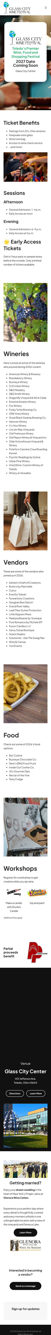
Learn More (36, 1093)
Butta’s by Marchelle (20, 586)
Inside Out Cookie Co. (21, 767)
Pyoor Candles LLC (20, 626)
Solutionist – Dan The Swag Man (27, 637)
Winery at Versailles (20, 473)
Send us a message (25, 1286)
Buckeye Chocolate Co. (23, 759)
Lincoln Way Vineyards (22, 429)
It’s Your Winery (17, 425)
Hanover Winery (18, 421)
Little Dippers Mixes (20, 614)
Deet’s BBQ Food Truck (22, 763)
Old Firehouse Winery (21, 433)
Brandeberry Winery (20, 378)
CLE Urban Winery (19, 386)
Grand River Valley (19, 606)
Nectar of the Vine (19, 775)
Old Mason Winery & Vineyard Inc (28, 437)
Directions (14, 1093)
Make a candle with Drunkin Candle (14, 906)
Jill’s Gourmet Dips (19, 771)
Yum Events (15, 645)
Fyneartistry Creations (21, 598)
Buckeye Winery (18, 382)
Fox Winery (15, 405)
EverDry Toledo (17, 594)
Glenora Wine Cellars (16, 1197)
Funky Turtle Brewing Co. (23, 409)
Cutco (12, 590)
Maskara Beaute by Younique (25, 618)
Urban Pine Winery (19, 461)
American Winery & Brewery (25, 374)
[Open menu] (45, 7)
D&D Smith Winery (19, 393)
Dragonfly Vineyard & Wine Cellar (28, 397)
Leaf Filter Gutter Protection (25, 610)
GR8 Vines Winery (19, 413)
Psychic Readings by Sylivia (24, 457)
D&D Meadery (17, 389)
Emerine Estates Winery (22, 401)
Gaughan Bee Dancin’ (21, 602)
